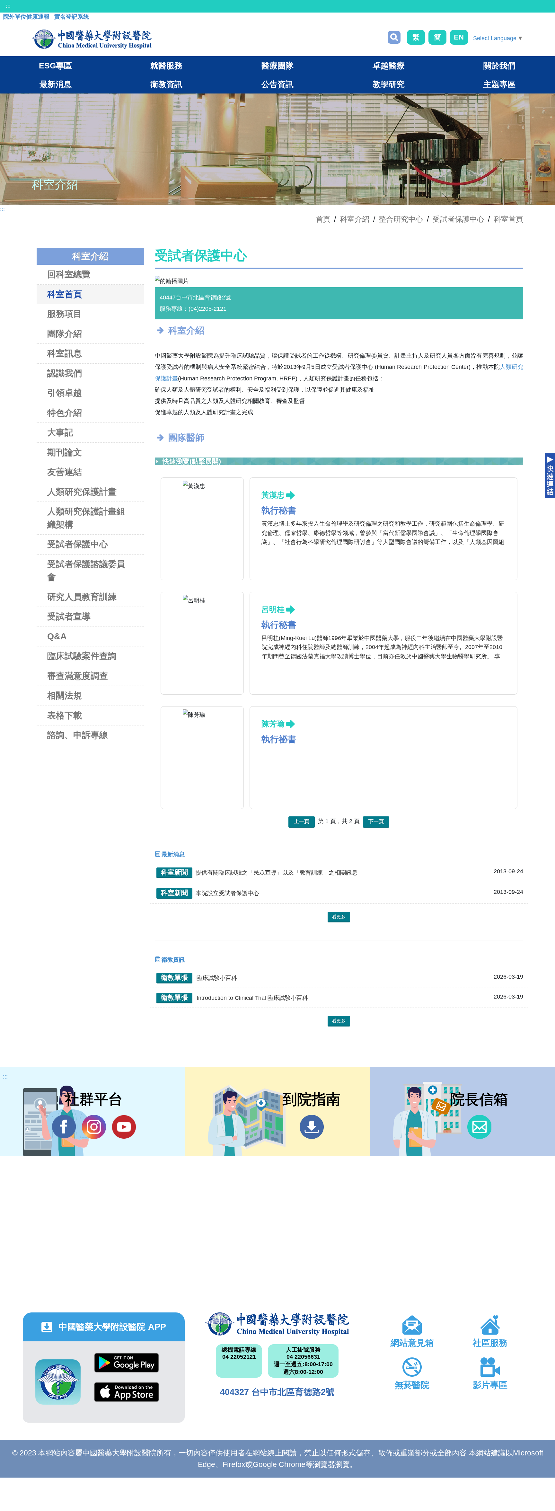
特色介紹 (64, 413)
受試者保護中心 (458, 219)
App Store (126, 1396)
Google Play (126, 1367)
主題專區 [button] (499, 84)
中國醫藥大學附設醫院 (277, 1324)
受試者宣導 (69, 616)
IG (94, 1127)
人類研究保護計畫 (82, 492)
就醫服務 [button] (166, 65)
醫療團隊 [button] (277, 65)
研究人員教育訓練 (82, 597)
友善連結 (64, 472)
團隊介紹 (64, 334)
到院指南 (312, 1127)
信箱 (479, 1127)
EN (459, 37)
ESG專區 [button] (55, 65)
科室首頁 (508, 219)
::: (8, 6)
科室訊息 (64, 353)
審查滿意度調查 (77, 676)
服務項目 (64, 314)
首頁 (323, 219)
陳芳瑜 (273, 723)
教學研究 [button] (389, 84)
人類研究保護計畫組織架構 (86, 518)
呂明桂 (273, 609)
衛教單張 (174, 977)
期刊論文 (64, 452)
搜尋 (394, 37)
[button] (329, 277)
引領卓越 (64, 393)
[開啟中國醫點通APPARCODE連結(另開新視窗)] (58, 1382)
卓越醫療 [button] (389, 65)
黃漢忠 (273, 495)
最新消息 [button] (56, 84)
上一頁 (301, 821)
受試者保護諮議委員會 (86, 570)
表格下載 (64, 715)
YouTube (124, 1127)
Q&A (57, 636)
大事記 (60, 432)
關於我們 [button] (499, 65)
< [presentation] (149, 281)
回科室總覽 (69, 274)
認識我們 (64, 373)
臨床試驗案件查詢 (82, 656)
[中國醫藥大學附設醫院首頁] (92, 39)
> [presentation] (529, 281)
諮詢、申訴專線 (77, 735)
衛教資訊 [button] (166, 84)
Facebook (64, 1127)
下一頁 (376, 821)
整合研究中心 (401, 219)
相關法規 (64, 695)
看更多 (339, 916)
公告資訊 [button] (277, 84)
